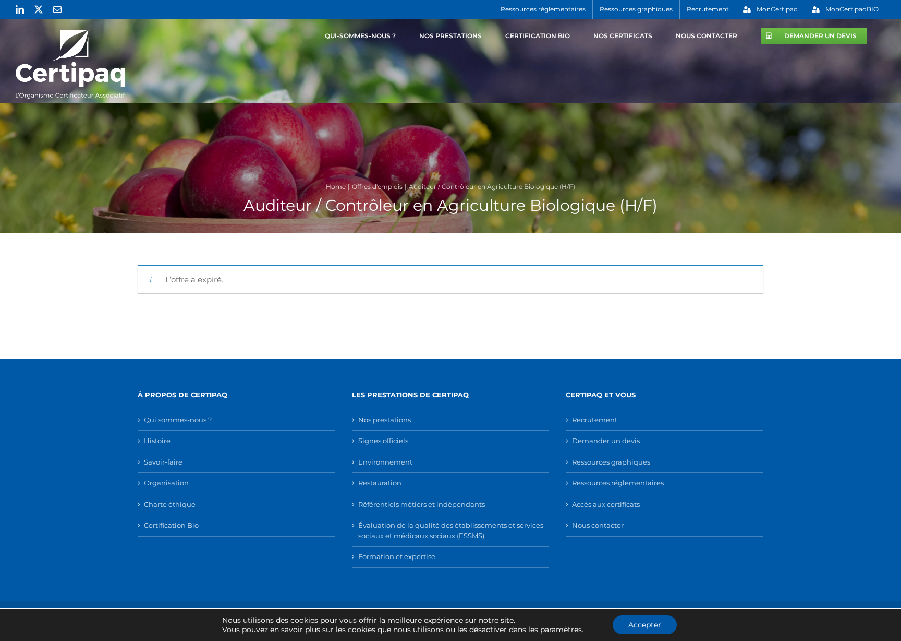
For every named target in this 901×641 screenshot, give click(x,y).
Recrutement (594, 420)
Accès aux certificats (606, 504)
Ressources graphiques (611, 462)
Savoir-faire (163, 462)
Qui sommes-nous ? (178, 420)
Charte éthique (170, 504)
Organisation (166, 483)
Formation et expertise (396, 556)
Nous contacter (598, 525)
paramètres (561, 629)
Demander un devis (606, 440)
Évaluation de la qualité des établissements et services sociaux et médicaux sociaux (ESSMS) (450, 530)
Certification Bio (171, 525)
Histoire (157, 440)
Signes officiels (383, 440)
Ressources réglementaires (618, 483)
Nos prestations (384, 420)
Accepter (644, 625)
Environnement (385, 462)
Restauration (379, 483)
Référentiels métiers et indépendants (421, 504)
